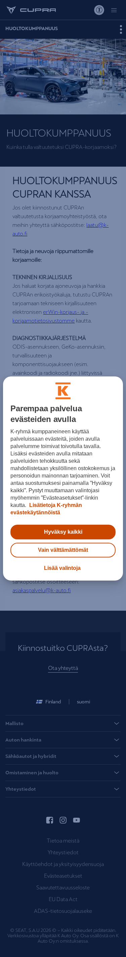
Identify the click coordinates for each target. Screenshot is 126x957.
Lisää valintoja (62, 568)
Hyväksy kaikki (63, 532)
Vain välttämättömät (63, 550)
